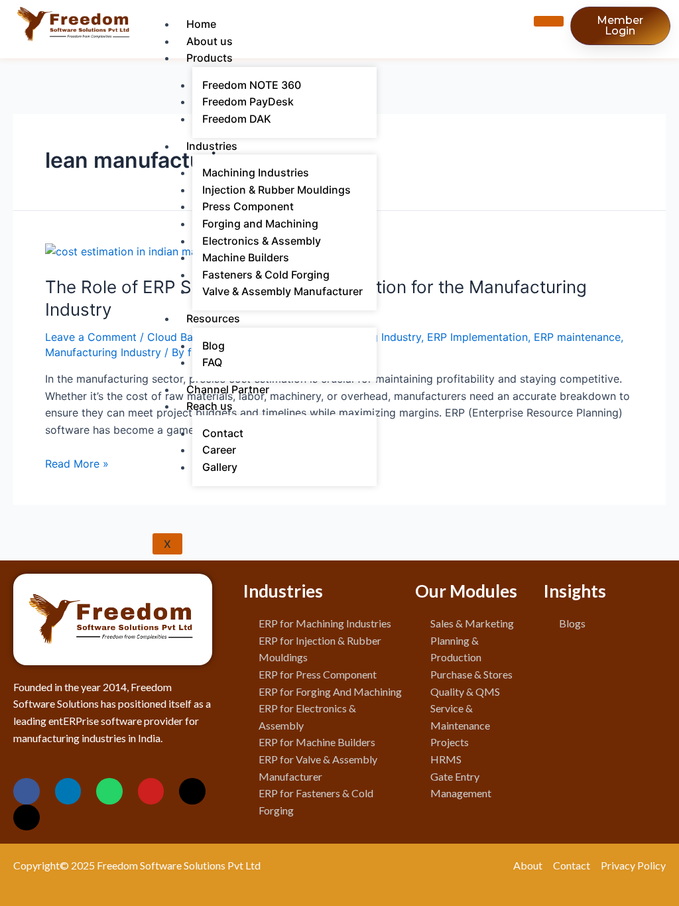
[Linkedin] (68, 791)
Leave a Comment (91, 337)
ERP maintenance (577, 337)
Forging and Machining (260, 223)
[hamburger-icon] (549, 21)
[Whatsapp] (109, 791)
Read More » (77, 463)
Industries (211, 146)
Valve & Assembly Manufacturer (282, 291)
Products (209, 57)
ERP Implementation (477, 337)
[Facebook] (26, 791)
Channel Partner (227, 389)
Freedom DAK (236, 118)
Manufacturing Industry (103, 352)
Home (201, 24)
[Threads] (26, 818)
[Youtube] (151, 791)
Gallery (219, 467)
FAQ (212, 362)
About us (209, 41)
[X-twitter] (192, 791)
